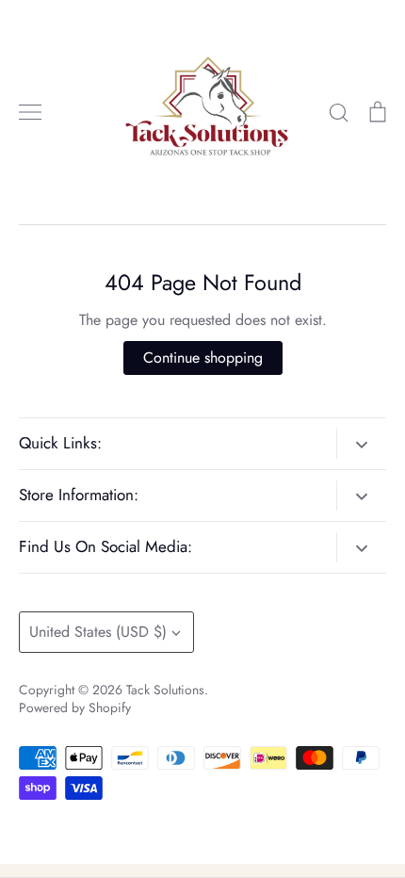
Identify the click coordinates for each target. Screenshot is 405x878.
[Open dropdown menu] (361, 444)
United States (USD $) (98, 631)
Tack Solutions (165, 689)
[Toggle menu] (30, 112)
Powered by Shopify (75, 707)
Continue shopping (203, 357)
